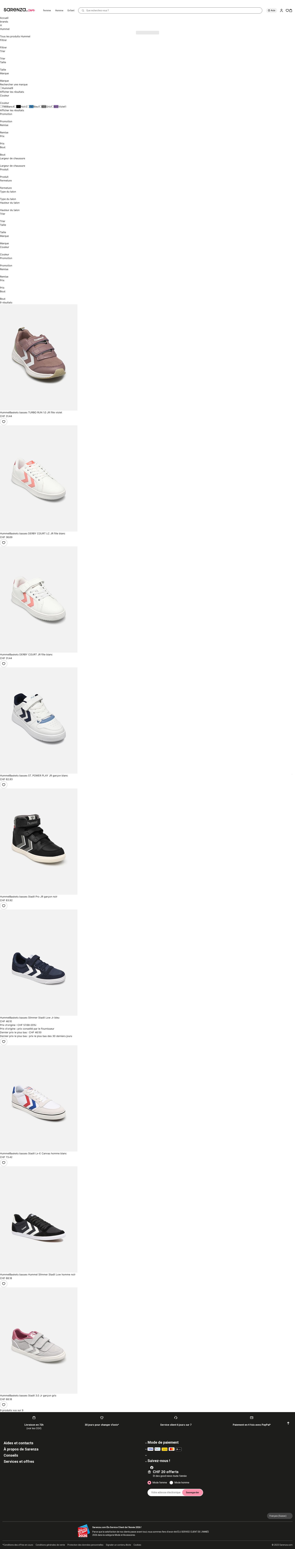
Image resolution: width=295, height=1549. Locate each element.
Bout (2, 147)
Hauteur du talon (10, 202)
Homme (59, 10)
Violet (61, 106)
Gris (48, 106)
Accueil (4, 17)
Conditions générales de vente (50, 1545)
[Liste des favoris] (287, 10)
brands (4, 21)
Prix (2, 136)
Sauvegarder (192, 1492)
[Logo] (20, 10)
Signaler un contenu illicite (118, 1545)
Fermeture (6, 180)
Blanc (9, 106)
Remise (4, 125)
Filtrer (3, 40)
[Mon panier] (292, 10)
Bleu (35, 106)
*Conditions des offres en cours (17, 1545)
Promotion (6, 113)
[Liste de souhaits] (3, 421)
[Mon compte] (283, 10)
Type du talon (8, 191)
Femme (47, 10)
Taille (3, 62)
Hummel (7, 88)
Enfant (71, 10)
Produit (4, 169)
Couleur (4, 95)
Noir (23, 106)
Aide (273, 10)
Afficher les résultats (12, 91)
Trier (2, 51)
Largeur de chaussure (12, 158)
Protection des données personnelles (85, 1545)
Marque (4, 73)
